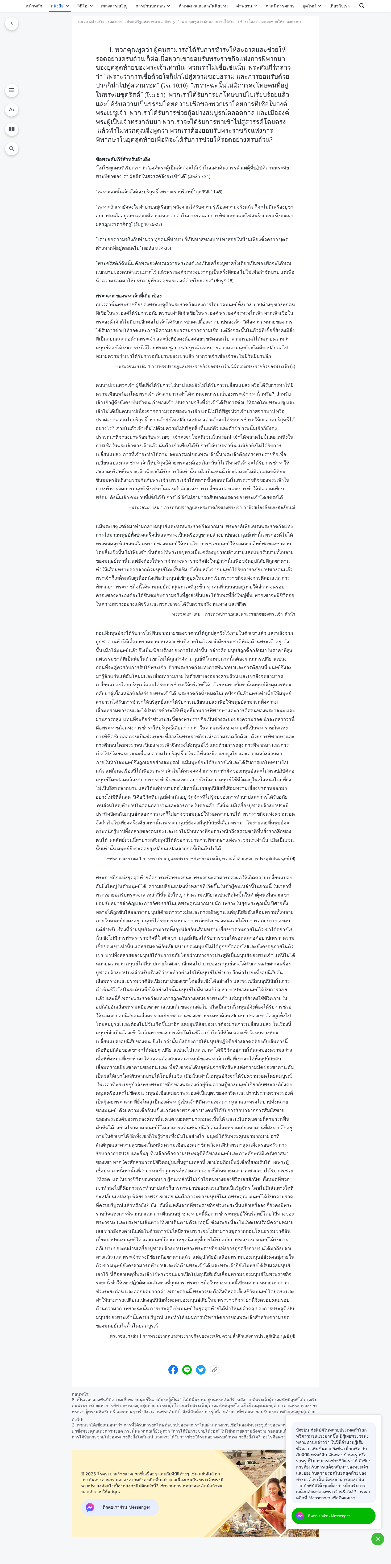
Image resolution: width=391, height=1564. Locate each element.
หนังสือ (57, 6)
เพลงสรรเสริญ (114, 6)
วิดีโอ (82, 6)
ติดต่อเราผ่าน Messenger (329, 1515)
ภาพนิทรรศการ (279, 6)
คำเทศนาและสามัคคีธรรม (203, 6)
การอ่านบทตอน (150, 6)
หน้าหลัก (34, 6)
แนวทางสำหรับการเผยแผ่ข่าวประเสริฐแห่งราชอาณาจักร (124, 21)
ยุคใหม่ (309, 6)
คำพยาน (244, 6)
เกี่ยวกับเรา (340, 6)
